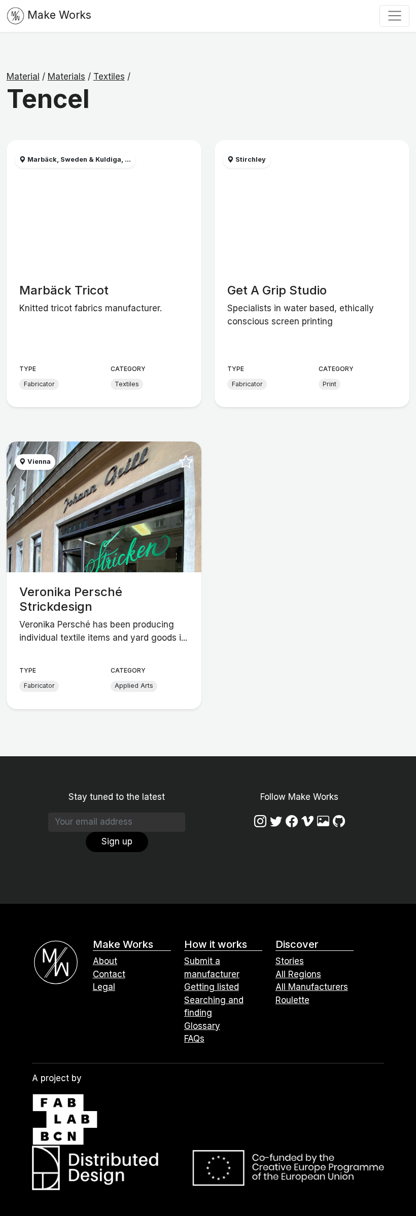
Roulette (292, 1000)
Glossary (202, 1026)
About (105, 961)
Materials (66, 76)
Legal (104, 987)
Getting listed (211, 987)
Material (23, 76)
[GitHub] (339, 821)
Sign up (116, 841)
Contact (109, 974)
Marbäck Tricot (64, 290)
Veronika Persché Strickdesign (70, 599)
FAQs (194, 1039)
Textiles (109, 76)
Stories (289, 961)
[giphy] (323, 821)
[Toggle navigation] (394, 15)
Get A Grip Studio (277, 290)
